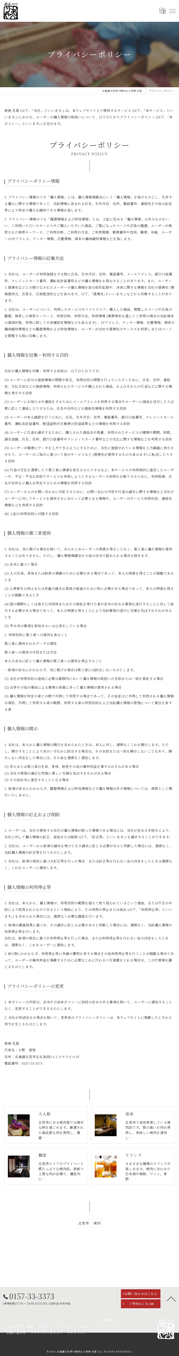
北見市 (83, 1223)
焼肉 (97, 1223)
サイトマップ (77, 1333)
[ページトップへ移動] (171, 1298)
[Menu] (172, 11)
